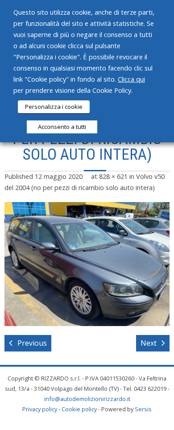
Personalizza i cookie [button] (54, 107)
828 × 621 (113, 176)
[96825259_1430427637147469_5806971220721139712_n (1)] (87, 264)
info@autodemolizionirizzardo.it (87, 399)
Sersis (143, 409)
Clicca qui (131, 78)
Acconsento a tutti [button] (62, 127)
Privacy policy (39, 409)
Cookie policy (79, 409)
